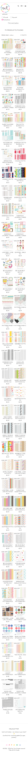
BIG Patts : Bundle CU (20, 70)
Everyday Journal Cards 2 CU (20, 235)
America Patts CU (7, 180)
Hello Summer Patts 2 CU (7, 344)
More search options (13, 23)
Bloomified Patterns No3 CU (8, 601)
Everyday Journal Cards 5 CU (8, 235)
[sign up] (17, 745)
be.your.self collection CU (7, 70)
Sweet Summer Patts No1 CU (20, 381)
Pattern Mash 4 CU (8, 326)
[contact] (20, 745)
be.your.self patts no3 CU (20, 545)
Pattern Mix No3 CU (20, 710)
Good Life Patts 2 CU (20, 363)
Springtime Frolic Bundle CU (7, 162)
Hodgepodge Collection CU (20, 52)
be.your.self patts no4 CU (8, 545)
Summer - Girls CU (20, 253)
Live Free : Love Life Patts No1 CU (7, 491)
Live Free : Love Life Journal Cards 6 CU (7, 619)
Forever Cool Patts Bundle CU (20, 107)
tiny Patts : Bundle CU (20, 125)
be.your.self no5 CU (7, 271)
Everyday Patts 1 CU (8, 216)
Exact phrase (6, 20)
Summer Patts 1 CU (20, 527)
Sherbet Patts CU (20, 344)
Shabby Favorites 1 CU (8, 655)
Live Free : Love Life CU (7, 253)
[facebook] (10, 745)
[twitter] (15, 745)
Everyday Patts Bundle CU (20, 143)
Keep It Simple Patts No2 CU (8, 436)
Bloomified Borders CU (8, 308)
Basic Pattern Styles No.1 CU (20, 637)
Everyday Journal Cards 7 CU (20, 217)
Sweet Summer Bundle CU (7, 125)
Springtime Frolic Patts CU (20, 582)
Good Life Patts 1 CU (7, 381)
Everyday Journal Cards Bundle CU (8, 107)
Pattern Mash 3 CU (20, 326)
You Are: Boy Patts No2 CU (20, 509)
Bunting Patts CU (20, 399)
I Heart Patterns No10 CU (20, 674)
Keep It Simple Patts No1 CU (20, 436)
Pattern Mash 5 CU (20, 308)
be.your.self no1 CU (20, 289)
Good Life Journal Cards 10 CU (8, 693)
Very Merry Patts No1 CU (8, 417)
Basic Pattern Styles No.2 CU (7, 637)
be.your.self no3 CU (7, 289)
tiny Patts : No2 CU (20, 655)
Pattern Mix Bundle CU (7, 143)
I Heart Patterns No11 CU (8, 674)
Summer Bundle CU (20, 88)
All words (5, 17)
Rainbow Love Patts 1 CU (20, 454)
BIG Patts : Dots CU (8, 454)
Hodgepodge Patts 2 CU (8, 582)
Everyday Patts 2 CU (20, 198)
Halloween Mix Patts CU (20, 180)
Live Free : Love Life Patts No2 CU (20, 473)
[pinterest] (12, 745)
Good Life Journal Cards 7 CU (20, 693)
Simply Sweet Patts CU (8, 472)
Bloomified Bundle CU (8, 88)
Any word (14, 17)
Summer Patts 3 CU (8, 527)
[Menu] (25, 6)
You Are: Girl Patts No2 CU (8, 509)
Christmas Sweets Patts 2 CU (20, 491)
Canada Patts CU (20, 161)
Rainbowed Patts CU (8, 198)
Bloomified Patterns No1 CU (20, 601)
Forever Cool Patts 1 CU (8, 363)
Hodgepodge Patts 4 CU (20, 564)
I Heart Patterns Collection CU (7, 52)
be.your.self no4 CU (20, 271)
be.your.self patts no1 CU (8, 564)
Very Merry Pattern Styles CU (20, 619)
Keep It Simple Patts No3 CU (20, 417)
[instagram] (7, 745)
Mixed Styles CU (8, 710)
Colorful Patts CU (7, 399)
